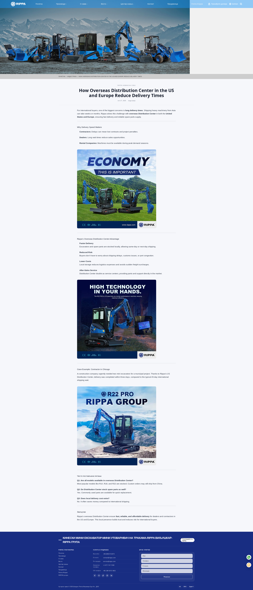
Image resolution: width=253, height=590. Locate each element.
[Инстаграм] (107, 575)
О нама (83, 4)
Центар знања (127, 4)
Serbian (235, 4)
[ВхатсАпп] (248, 557)
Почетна (39, 4)
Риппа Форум (197, 4)
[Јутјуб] (99, 575)
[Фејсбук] (94, 575)
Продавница (172, 4)
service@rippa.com (109, 561)
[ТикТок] (103, 575)
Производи (60, 4)
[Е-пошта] (248, 565)
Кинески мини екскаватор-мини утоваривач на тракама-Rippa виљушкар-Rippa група (117, 540)
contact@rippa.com (109, 557)
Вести (103, 4)
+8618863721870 (109, 554)
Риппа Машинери (84, 586)
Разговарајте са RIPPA (187, 540)
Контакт (150, 4)
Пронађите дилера (219, 4)
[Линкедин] (111, 575)
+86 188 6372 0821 (109, 570)
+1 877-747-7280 (108, 565)
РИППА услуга (63, 575)
